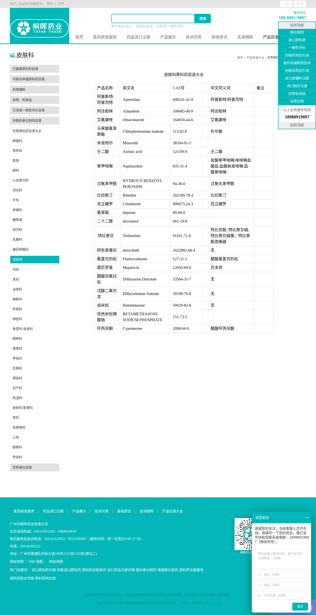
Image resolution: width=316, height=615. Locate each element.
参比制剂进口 (121, 26)
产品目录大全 (255, 57)
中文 (299, 4)
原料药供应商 (45, 578)
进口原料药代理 (44, 570)
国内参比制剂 (146, 570)
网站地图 (17, 561)
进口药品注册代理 (121, 570)
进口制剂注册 (297, 86)
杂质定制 (297, 101)
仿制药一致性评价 (170, 26)
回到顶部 (297, 25)
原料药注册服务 (191, 570)
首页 (79, 37)
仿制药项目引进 (297, 55)
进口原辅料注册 (297, 78)
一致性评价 (297, 48)
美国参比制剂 (168, 570)
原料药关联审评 (94, 570)
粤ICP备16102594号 (163, 603)
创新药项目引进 (297, 71)
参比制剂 (297, 32)
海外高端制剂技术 (297, 63)
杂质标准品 (144, 26)
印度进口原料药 (69, 570)
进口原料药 (297, 40)
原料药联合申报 (22, 578)
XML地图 (35, 561)
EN (286, 4)
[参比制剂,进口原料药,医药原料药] (39, 22)
